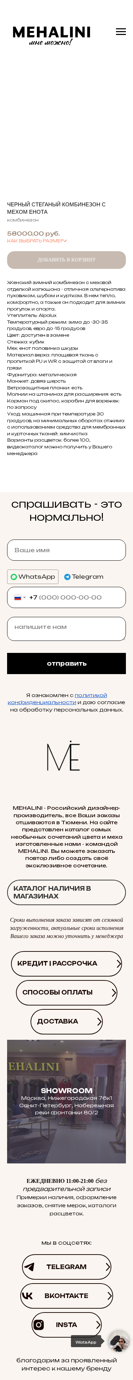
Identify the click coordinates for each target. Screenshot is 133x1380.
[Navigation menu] (121, 31)
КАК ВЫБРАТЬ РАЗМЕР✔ (37, 240)
